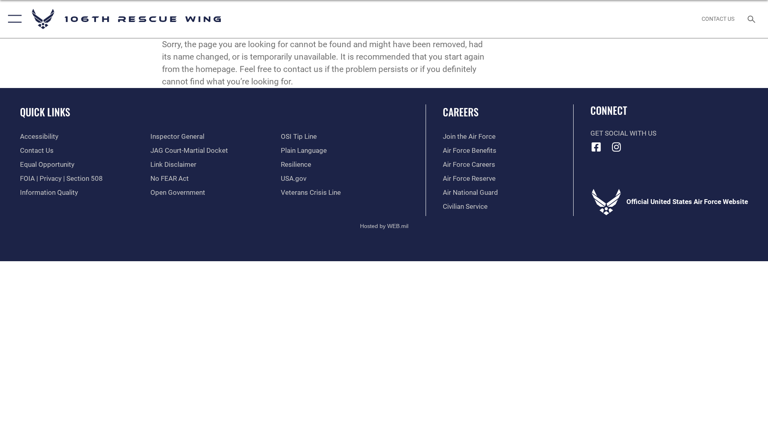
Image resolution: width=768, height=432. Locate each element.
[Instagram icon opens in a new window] (616, 147)
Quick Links (45, 111)
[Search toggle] (752, 19)
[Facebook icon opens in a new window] (596, 147)
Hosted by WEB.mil (384, 226)
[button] (13, 19)
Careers (460, 111)
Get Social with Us (623, 133)
